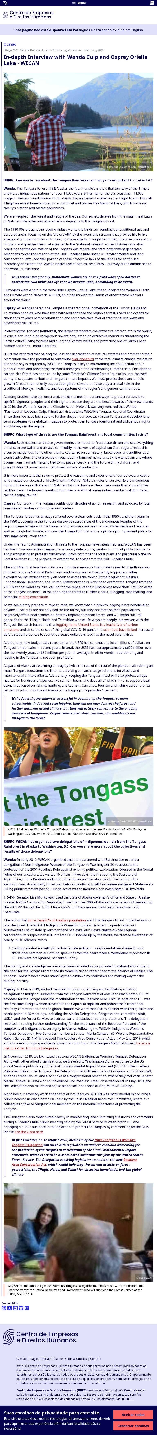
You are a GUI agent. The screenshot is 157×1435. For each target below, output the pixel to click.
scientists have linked (120, 629)
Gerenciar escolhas (133, 1426)
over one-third (83, 359)
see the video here (29, 1132)
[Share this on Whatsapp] (4, 1308)
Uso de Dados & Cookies (70, 1359)
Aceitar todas (133, 1414)
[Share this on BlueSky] (21, 1308)
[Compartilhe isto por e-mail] (27, 1308)
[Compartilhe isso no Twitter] (9, 1308)
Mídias (46, 1359)
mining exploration (33, 596)
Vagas (34, 1359)
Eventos (21, 1359)
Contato (95, 1359)
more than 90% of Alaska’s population (57, 920)
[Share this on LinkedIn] (15, 1308)
